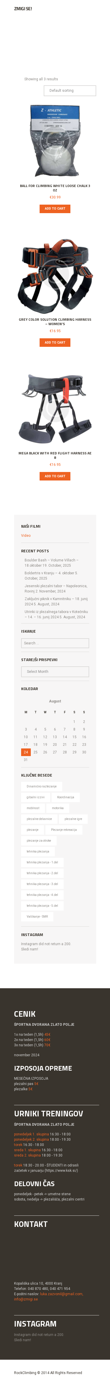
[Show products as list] (20, 79)
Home (19, 44)
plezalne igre (73, 819)
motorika (58, 808)
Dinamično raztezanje (42, 786)
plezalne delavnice (39, 819)
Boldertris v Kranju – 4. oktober (49, 573)
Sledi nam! (29, 949)
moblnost (33, 808)
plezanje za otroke (39, 840)
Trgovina (45, 44)
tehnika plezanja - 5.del (42, 905)
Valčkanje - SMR (37, 916)
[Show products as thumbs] (15, 79)
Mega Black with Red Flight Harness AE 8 (55, 455)
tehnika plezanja (38, 851)
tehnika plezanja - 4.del (42, 894)
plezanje (32, 829)
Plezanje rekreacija (64, 829)
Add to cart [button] (55, 208)
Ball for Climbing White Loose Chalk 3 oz (55, 188)
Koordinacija (65, 797)
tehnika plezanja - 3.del (42, 884)
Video (26, 536)
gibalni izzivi (36, 797)
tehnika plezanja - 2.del (42, 873)
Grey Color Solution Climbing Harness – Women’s (55, 322)
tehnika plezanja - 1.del (42, 862)
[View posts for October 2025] (26, 701)
